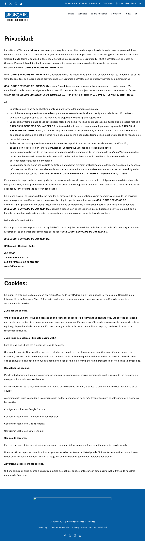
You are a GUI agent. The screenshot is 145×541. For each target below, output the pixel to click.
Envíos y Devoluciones (82, 527)
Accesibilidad (100, 527)
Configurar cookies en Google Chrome (24, 409)
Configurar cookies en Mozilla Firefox (24, 423)
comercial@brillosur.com (129, 3)
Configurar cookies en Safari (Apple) (24, 431)
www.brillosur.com (14, 266)
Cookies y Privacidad (60, 527)
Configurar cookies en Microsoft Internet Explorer (31, 416)
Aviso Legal (43, 527)
